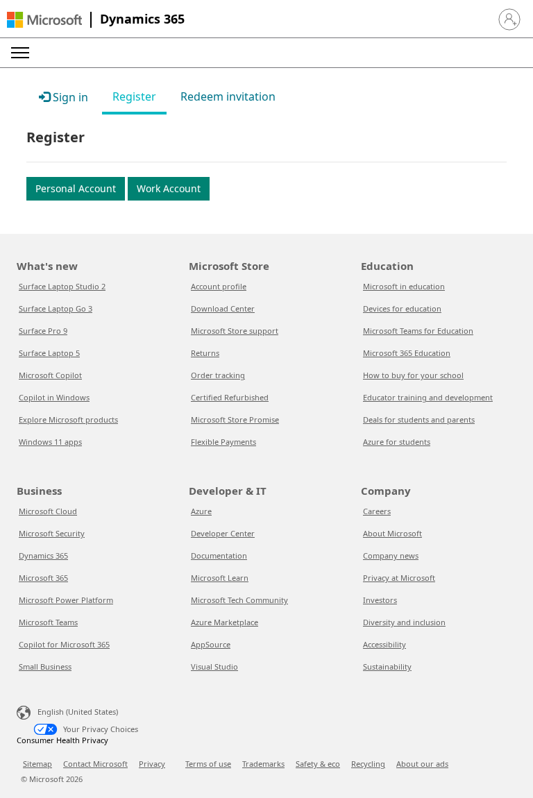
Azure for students (396, 441)
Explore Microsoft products (68, 419)
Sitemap (37, 763)
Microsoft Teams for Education (418, 330)
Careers (377, 511)
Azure (201, 511)
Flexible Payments (223, 441)
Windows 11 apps (50, 441)
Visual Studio (214, 666)
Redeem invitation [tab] (228, 96)
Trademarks (263, 763)
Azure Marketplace (224, 622)
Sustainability (387, 666)
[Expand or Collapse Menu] (20, 52)
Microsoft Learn (219, 577)
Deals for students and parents (419, 419)
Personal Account (75, 188)
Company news (390, 555)
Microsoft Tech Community (239, 600)
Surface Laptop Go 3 (55, 308)
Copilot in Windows (54, 397)
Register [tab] (134, 96)
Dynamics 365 (142, 18)
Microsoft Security (52, 533)
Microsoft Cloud (48, 511)
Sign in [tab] (69, 97)
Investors (380, 600)
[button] (509, 19)
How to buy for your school (413, 375)
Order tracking (218, 375)
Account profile (218, 286)
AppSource (210, 644)
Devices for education (402, 308)
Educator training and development (428, 397)
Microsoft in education (404, 286)
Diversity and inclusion (404, 622)
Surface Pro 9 (43, 330)
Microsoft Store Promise (235, 419)
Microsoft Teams (48, 622)
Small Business (45, 666)
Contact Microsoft (95, 763)
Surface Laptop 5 (49, 353)
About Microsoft (392, 533)
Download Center (223, 308)
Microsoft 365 (43, 577)
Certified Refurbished (230, 397)
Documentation (219, 555)
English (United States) (77, 711)
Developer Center (223, 533)
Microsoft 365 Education (406, 353)
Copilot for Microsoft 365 (64, 644)
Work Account (169, 188)
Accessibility (384, 644)
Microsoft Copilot (50, 375)
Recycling (368, 763)
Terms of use (208, 763)
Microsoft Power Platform (66, 600)
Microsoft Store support (234, 330)
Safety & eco (318, 763)
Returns (205, 353)
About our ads (422, 763)
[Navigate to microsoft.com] (44, 20)
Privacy (152, 763)
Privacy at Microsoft (399, 577)
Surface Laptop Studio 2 (62, 286)
